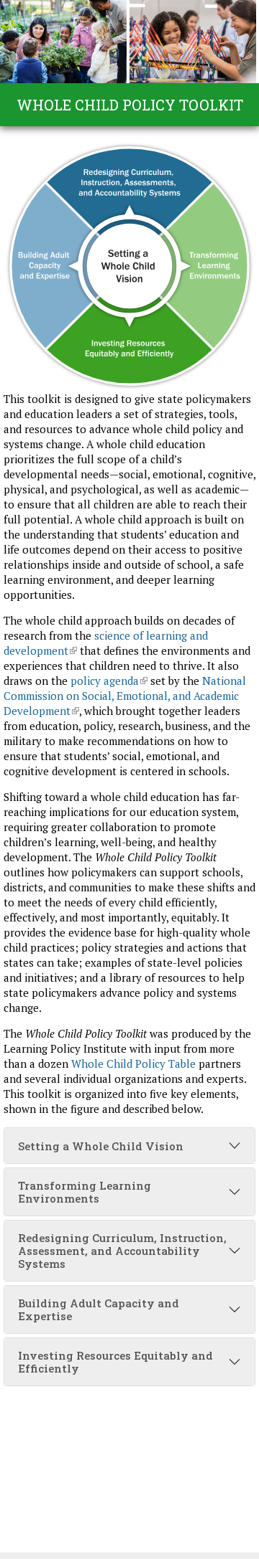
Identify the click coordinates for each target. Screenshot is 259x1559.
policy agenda (109, 680)
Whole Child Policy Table (133, 1063)
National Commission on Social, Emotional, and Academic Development (125, 695)
